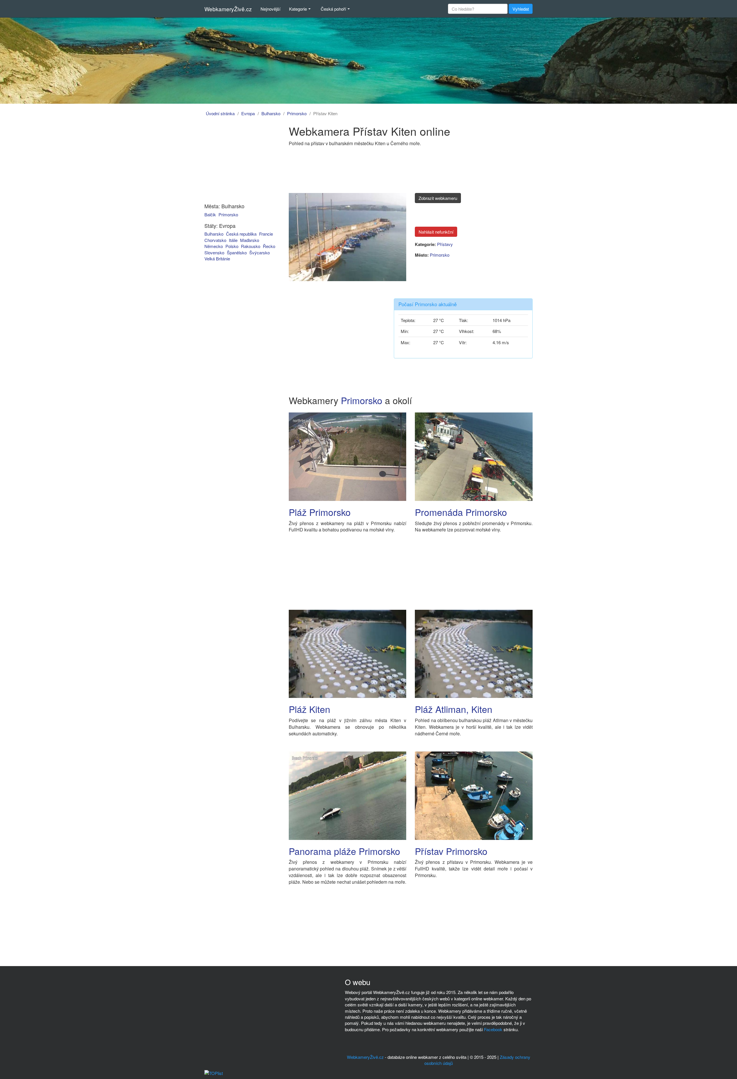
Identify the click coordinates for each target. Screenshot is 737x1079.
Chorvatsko (215, 240)
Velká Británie (217, 258)
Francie (266, 234)
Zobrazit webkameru (438, 198)
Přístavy (445, 244)
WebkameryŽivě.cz (228, 9)
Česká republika (241, 234)
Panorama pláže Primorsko (344, 850)
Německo (213, 246)
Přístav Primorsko (451, 850)
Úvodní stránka (220, 113)
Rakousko (250, 246)
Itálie (233, 240)
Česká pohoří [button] (333, 9)
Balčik (210, 214)
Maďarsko (249, 240)
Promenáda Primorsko (461, 511)
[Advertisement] (237, 161)
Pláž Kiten (309, 708)
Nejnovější (270, 9)
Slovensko (214, 252)
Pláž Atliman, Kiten (453, 708)
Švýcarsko (259, 252)
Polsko (231, 246)
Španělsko (237, 252)
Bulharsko (270, 113)
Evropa (248, 113)
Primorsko (297, 113)
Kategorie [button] (298, 9)
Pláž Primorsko (320, 511)
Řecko (269, 246)
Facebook (493, 1029)
